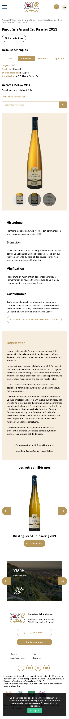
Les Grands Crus (26, 19)
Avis (34, 654)
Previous (6, 511)
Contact (13, 654)
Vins (13, 19)
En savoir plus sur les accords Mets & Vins (34, 319)
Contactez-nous (34, 642)
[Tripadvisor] (38, 668)
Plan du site (37, 658)
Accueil (6, 19)
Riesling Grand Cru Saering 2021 (34, 536)
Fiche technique (14, 38)
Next (62, 511)
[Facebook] (21, 668)
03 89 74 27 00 (36, 633)
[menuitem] (34, 104)
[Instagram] (29, 668)
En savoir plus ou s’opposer (44, 704)
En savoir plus (34, 543)
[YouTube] (46, 668)
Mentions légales (17, 658)
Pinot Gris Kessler (46, 19)
